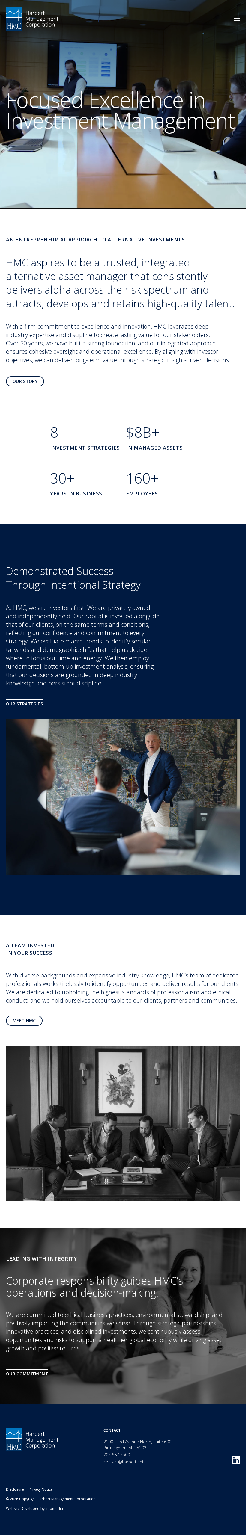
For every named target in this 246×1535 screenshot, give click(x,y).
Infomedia (54, 1508)
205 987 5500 (117, 1454)
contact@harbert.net (124, 1462)
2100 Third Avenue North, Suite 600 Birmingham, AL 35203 (137, 1445)
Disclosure (15, 1489)
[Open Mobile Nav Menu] (237, 18)
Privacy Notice (41, 1489)
